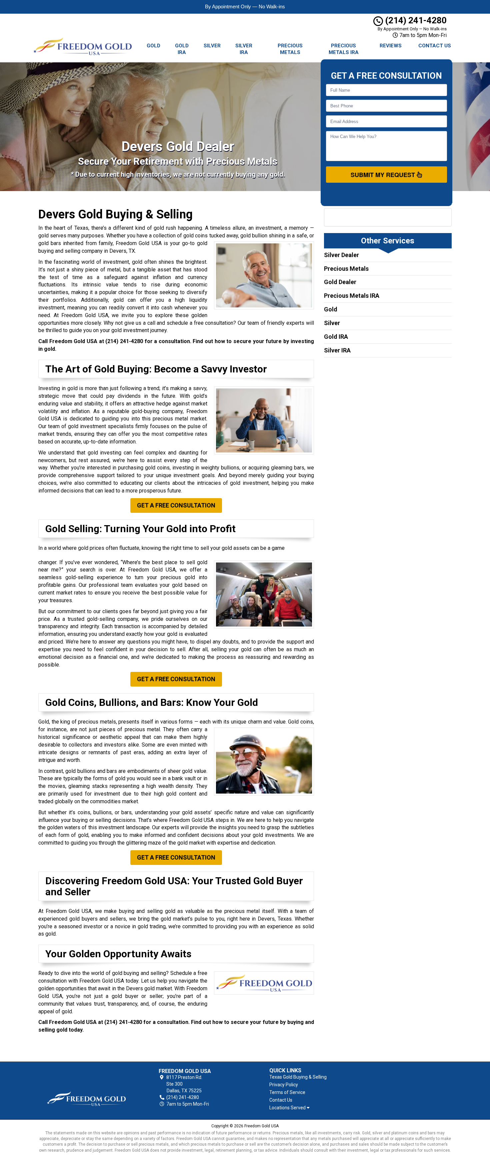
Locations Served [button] (288, 1107)
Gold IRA (182, 49)
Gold (153, 46)
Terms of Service (287, 1092)
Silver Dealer (341, 254)
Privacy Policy (283, 1084)
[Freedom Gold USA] (86, 1087)
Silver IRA (243, 49)
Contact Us (434, 46)
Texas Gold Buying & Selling (298, 1077)
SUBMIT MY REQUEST (384, 175)
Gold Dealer (340, 281)
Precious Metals (290, 49)
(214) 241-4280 (415, 20)
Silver (212, 46)
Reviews (391, 46)
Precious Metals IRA (344, 49)
